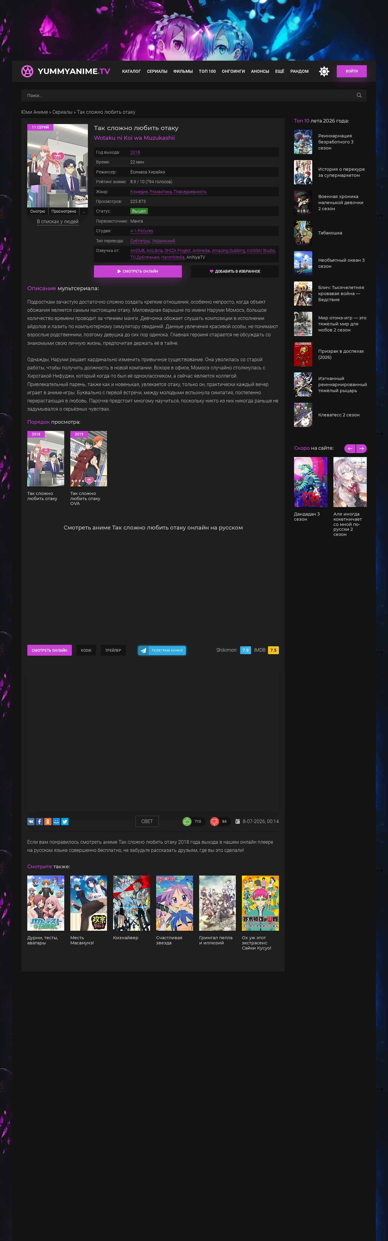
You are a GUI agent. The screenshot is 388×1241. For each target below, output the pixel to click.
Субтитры (140, 240)
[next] (361, 448)
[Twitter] (65, 821)
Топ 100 (207, 71)
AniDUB (137, 250)
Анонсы (260, 71)
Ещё (279, 71)
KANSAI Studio (261, 250)
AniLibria (154, 250)
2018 (135, 152)
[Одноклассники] (48, 821)
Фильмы (183, 71)
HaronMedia (173, 257)
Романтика (161, 191)
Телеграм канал (167, 650)
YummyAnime (74, 71)
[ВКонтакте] (31, 821)
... (83, 211)
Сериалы (157, 71)
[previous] (350, 448)
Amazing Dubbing (228, 250)
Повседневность (190, 191)
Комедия (139, 191)
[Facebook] (39, 821)
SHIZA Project (178, 250)
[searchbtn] (359, 95)
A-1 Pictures (141, 230)
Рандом (299, 71)
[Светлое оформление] (324, 71)
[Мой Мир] (56, 821)
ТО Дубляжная (144, 257)
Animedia (201, 250)
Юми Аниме (34, 112)
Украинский (163, 240)
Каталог (131, 71)
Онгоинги (233, 71)
